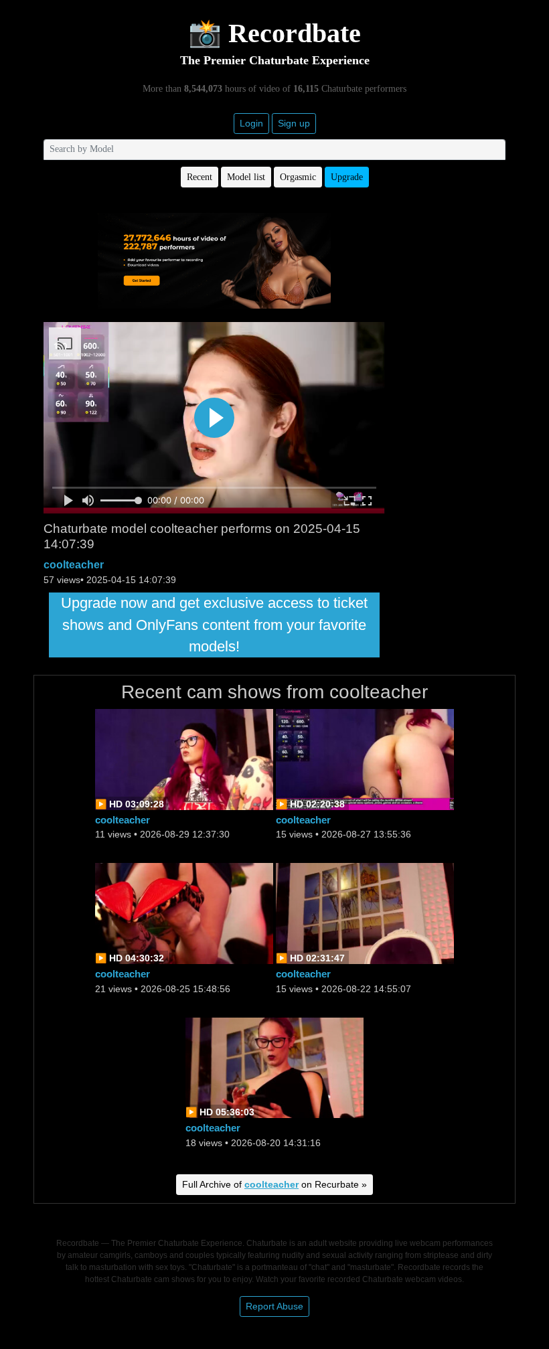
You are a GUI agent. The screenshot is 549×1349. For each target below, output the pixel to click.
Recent (199, 177)
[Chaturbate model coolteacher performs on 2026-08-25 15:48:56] (184, 913)
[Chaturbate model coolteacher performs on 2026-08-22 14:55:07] (365, 913)
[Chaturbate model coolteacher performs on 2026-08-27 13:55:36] (365, 758)
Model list (246, 177)
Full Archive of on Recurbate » (274, 1184)
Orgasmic (298, 177)
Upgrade (347, 177)
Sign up (294, 123)
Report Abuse (274, 1306)
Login (251, 123)
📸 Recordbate (274, 33)
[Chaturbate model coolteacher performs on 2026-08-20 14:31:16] (274, 1067)
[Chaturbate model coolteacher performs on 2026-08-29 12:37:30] (184, 758)
